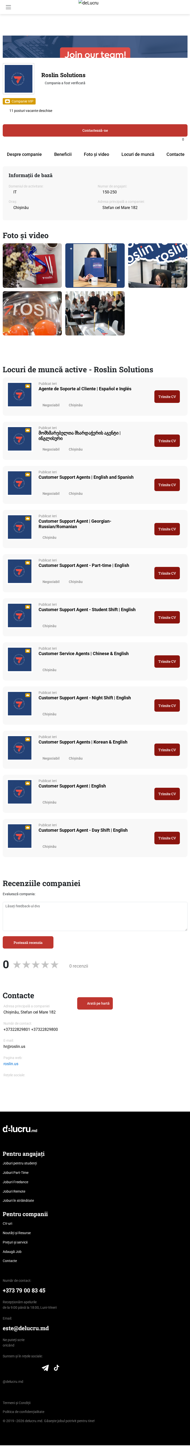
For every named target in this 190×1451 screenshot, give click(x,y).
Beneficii (63, 154)
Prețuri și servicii (15, 1242)
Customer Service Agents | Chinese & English (84, 653)
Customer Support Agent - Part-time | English (84, 565)
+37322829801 (16, 1029)
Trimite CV (167, 396)
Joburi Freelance (15, 1182)
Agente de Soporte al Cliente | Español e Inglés (85, 388)
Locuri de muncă (137, 154)
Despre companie (24, 154)
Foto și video (96, 154)
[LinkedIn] (6, 1369)
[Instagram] (23, 1082)
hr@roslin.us (14, 1046)
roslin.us (10, 1063)
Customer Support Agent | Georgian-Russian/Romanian (75, 523)
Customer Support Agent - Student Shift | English (87, 609)
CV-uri (7, 1223)
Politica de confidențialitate (23, 1412)
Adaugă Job (12, 1252)
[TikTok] (57, 1369)
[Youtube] (35, 1369)
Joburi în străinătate (18, 1200)
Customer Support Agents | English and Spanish (86, 477)
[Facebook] (5, 1082)
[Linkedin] (14, 1082)
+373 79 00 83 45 (24, 1290)
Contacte (175, 154)
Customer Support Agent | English (72, 785)
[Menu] (8, 7)
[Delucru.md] (20, 1128)
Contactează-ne (95, 130)
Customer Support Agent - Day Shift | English (83, 830)
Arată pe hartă (98, 1003)
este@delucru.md (26, 1328)
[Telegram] (45, 1369)
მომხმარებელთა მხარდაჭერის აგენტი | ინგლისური (80, 435)
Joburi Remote (14, 1191)
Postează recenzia (28, 942)
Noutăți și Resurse (17, 1233)
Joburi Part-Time (15, 1173)
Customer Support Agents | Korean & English (83, 742)
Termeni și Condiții (16, 1403)
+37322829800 (44, 1029)
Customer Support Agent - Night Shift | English (85, 697)
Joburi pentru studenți (20, 1163)
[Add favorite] (186, 139)
